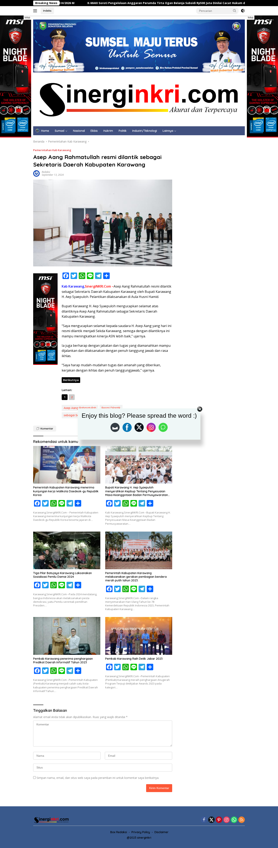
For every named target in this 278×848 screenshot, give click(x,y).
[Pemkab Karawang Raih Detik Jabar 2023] (138, 636)
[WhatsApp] (234, 820)
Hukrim (108, 131)
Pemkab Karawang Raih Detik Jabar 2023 (134, 659)
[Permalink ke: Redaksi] (36, 173)
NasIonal (79, 131)
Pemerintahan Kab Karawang (52, 150)
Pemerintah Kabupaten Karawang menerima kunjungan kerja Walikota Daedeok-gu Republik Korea (66, 491)
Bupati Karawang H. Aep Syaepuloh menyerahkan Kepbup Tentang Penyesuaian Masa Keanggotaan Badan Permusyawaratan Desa (136, 491)
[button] (235, 10)
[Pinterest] (219, 820)
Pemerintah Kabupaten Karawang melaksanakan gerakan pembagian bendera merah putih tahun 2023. (136, 576)
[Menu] (36, 10)
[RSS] (241, 820)
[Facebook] (204, 820)
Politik (123, 131)
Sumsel (59, 131)
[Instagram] (226, 820)
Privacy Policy (140, 832)
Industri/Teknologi (144, 131)
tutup (27, 17)
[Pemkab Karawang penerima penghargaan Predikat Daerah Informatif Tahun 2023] (66, 636)
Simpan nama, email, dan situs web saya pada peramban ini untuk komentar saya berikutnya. (98, 778)
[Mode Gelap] (243, 10)
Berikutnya (71, 380)
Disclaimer (161, 832)
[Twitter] (211, 820)
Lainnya (168, 131)
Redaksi (46, 172)
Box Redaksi (118, 832)
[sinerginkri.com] (139, 99)
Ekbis (94, 131)
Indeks (47, 10)
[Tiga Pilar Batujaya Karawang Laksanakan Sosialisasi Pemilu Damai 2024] (66, 550)
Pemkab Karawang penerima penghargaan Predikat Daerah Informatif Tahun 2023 (63, 660)
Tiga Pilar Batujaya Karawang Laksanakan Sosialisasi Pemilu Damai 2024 (62, 575)
